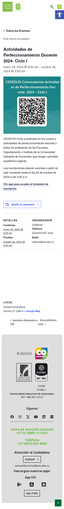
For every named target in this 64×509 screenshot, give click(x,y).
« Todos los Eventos (16, 31)
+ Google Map (32, 311)
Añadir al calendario (23, 204)
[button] (59, 14)
